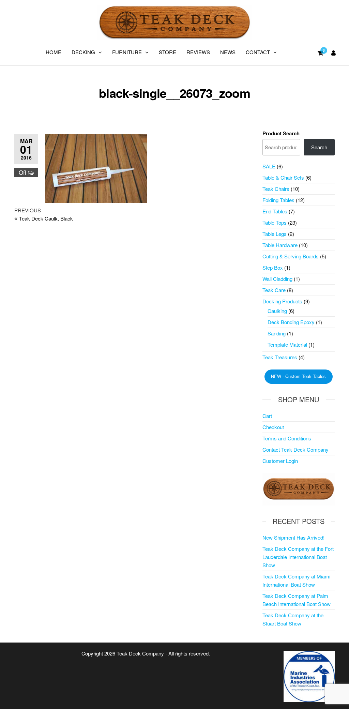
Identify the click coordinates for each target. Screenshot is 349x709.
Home (53, 52)
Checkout (273, 427)
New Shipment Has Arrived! (293, 537)
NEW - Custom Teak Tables (298, 376)
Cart (267, 415)
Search (319, 147)
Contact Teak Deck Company (295, 449)
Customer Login (280, 460)
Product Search (281, 133)
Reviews (198, 52)
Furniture (127, 52)
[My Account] (333, 52)
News (228, 52)
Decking (83, 52)
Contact (258, 52)
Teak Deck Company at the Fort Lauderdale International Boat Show (298, 557)
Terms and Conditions (286, 438)
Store (167, 52)
